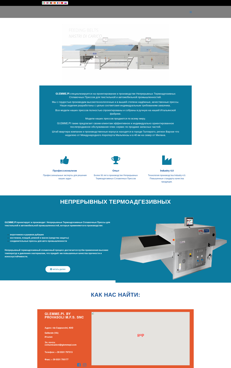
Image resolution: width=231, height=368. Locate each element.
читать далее (59, 269)
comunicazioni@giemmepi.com (60, 344)
